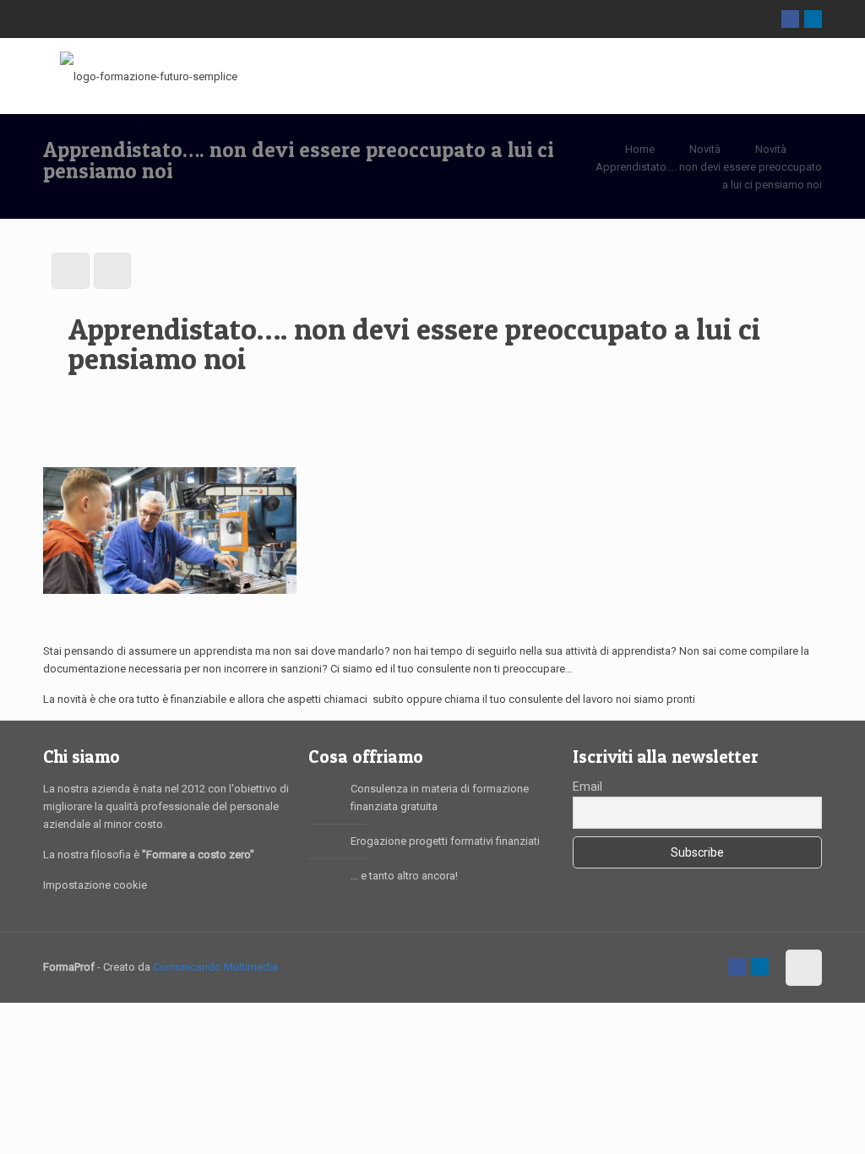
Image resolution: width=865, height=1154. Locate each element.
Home (640, 149)
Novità (705, 149)
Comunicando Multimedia (215, 967)
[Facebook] (790, 18)
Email (587, 786)
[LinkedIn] (813, 18)
